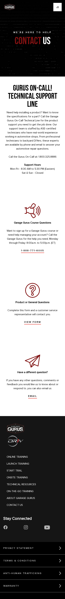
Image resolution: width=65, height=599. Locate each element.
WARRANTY (11, 585)
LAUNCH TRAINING (18, 463)
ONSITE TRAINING (17, 477)
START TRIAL (14, 470)
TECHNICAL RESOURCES (21, 484)
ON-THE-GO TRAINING (20, 491)
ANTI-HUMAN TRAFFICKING (22, 573)
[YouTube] (47, 527)
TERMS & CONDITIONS (19, 560)
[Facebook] (5, 527)
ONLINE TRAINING (17, 457)
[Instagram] (26, 527)
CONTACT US (15, 505)
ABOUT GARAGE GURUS (21, 498)
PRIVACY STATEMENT (18, 548)
